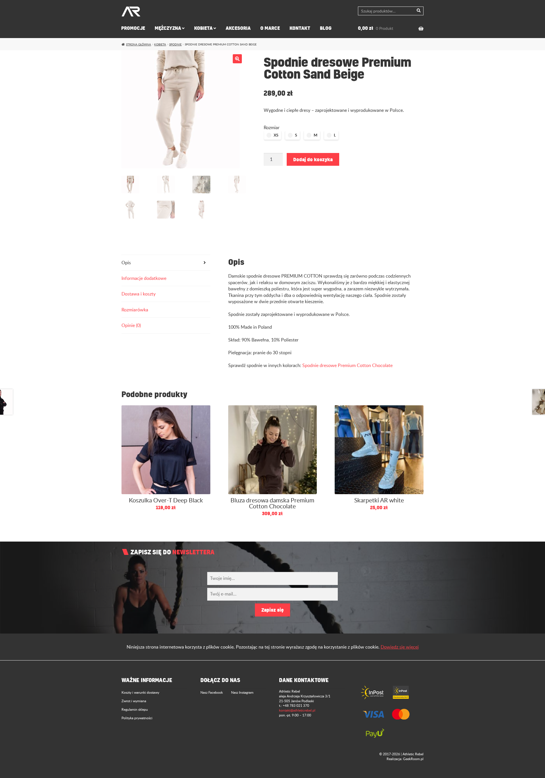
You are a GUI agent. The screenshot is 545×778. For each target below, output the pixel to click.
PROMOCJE (133, 28)
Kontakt (300, 28)
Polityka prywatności (136, 718)
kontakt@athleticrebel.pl (297, 710)
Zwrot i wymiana (133, 701)
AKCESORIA (238, 28)
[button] (237, 58)
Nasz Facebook (211, 692)
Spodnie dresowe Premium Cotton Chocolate (347, 365)
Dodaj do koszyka (313, 159)
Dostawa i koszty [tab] (138, 294)
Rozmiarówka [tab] (134, 310)
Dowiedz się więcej (400, 647)
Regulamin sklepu (134, 709)
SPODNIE (175, 44)
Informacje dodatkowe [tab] (143, 278)
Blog (326, 28)
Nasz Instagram (242, 692)
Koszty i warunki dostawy (140, 692)
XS (276, 135)
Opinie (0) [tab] (131, 325)
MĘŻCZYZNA (168, 28)
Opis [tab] (126, 262)
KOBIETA (203, 28)
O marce (270, 28)
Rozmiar (272, 127)
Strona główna (138, 44)
